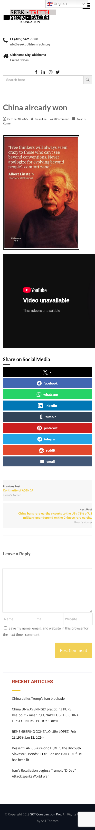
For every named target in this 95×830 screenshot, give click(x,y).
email (51, 461)
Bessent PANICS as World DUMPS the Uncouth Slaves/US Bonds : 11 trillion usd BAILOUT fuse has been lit (47, 754)
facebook (51, 383)
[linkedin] (43, 72)
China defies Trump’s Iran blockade (38, 698)
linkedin (51, 405)
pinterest (50, 428)
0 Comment (61, 119)
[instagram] (51, 72)
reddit (50, 450)
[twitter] (58, 72)
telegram (50, 439)
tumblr (51, 417)
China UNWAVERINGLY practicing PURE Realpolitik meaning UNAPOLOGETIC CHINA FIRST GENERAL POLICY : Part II (45, 715)
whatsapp (50, 394)
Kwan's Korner (12, 495)
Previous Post (18, 488)
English (60, 3)
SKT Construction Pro (45, 814)
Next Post (55, 513)
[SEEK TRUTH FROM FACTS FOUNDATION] (30, 9)
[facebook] (36, 72)
